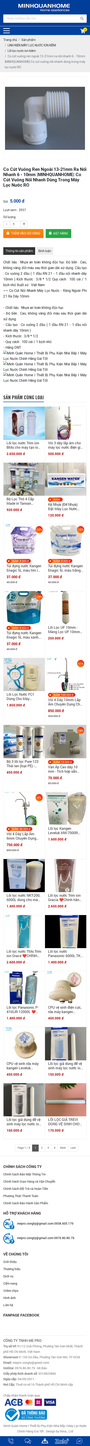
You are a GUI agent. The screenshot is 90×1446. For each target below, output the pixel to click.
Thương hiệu (11, 1269)
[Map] (45, 1441)
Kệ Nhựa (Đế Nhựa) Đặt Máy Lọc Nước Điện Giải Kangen (63, 506)
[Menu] (6, 30)
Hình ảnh (9, 1298)
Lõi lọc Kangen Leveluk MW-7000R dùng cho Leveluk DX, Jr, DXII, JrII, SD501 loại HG (64, 830)
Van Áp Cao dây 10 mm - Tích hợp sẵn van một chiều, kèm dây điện (63, 769)
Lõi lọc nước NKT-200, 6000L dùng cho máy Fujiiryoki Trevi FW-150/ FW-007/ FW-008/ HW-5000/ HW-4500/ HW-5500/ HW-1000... (23, 897)
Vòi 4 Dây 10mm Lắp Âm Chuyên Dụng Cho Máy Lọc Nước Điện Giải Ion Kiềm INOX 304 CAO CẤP (65, 702)
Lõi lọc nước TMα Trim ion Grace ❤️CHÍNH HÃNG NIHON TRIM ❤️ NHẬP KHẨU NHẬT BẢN (24, 953)
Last (73, 1147)
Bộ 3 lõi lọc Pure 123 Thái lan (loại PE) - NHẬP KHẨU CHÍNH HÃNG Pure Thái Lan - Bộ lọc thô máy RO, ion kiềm (23, 763)
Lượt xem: (10, 210)
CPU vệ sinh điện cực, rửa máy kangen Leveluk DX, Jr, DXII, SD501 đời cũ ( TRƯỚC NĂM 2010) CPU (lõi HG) (65, 1009)
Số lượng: (9, 217)
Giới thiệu (10, 1262)
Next (63, 1147)
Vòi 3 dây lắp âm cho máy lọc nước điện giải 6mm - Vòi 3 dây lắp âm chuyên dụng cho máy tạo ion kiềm (65, 445)
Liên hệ (8, 1305)
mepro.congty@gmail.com (35, 1223)
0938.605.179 (63, 1223)
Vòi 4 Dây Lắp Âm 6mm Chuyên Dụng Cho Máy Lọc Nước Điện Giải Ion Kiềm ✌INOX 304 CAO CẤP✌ (24, 836)
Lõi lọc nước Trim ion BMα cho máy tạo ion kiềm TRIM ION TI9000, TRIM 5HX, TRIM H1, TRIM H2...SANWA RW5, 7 (23, 445)
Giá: (5, 201)
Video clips (10, 1290)
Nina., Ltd (66, 1431)
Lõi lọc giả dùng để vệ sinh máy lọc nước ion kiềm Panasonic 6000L (65, 1065)
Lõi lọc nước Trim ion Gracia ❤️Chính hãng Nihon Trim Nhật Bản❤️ (64, 897)
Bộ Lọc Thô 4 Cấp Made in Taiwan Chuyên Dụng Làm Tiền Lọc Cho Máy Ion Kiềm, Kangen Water (23, 501)
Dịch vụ (8, 1276)
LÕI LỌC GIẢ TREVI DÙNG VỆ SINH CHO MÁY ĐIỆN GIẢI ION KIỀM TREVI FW (64, 1121)
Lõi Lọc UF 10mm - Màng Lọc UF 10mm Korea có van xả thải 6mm (64, 629)
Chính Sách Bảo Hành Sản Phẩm (25, 1203)
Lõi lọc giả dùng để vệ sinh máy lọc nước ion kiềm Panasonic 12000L (24, 1121)
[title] (10, 1441)
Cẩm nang (10, 1283)
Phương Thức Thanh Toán (20, 1196)
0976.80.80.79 (64, 1238)
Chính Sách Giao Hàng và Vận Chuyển (29, 1181)
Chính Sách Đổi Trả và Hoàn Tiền (25, 1189)
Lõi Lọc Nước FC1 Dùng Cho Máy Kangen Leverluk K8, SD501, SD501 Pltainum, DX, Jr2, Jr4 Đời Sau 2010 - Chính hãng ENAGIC (23, 696)
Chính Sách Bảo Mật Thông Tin (24, 1174)
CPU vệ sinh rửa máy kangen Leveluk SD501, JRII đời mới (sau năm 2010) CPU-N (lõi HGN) (23, 1065)
